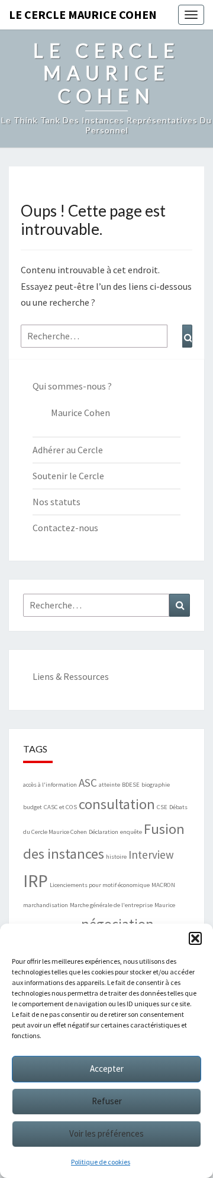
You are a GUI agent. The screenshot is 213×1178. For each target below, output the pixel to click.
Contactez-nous (65, 528)
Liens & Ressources (71, 676)
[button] (195, 938)
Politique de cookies (100, 1161)
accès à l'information (50, 784)
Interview (151, 854)
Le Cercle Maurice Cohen (83, 14)
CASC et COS (60, 807)
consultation (117, 804)
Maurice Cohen (80, 412)
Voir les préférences (106, 1133)
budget (32, 807)
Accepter (107, 1068)
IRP (35, 881)
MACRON (163, 885)
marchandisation (45, 905)
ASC (88, 782)
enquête (131, 832)
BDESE (131, 784)
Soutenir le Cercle (68, 476)
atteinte (109, 784)
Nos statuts (56, 502)
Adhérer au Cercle (68, 450)
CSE (162, 807)
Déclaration (103, 832)
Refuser (107, 1101)
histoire (116, 856)
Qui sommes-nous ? (72, 386)
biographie (155, 784)
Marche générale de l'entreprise (111, 905)
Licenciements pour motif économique (100, 885)
